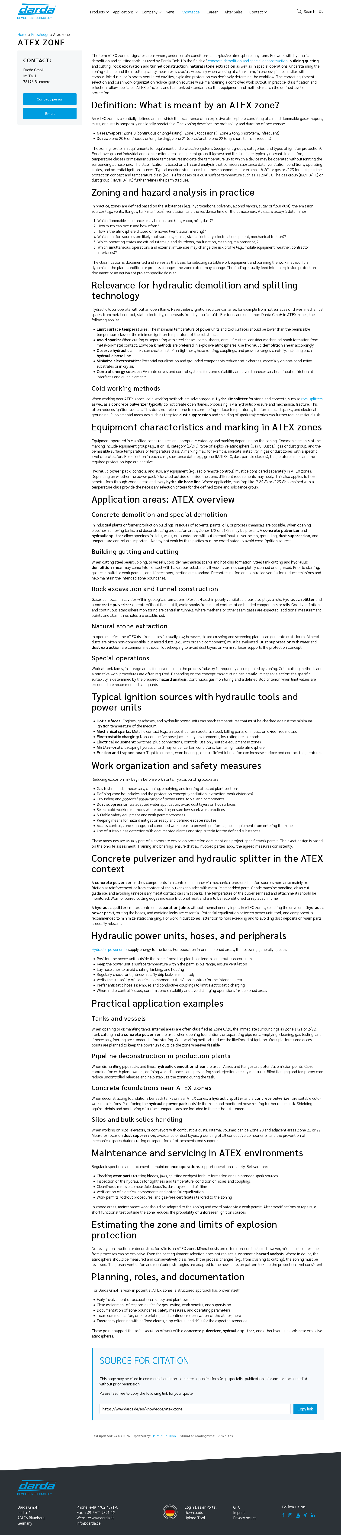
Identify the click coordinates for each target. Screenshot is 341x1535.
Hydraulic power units (109, 949)
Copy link (305, 1408)
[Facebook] (283, 1515)
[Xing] (305, 1515)
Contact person (50, 99)
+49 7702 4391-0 (103, 1507)
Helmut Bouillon (164, 1436)
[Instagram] (290, 1515)
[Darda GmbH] (37, 11)
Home (22, 34)
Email (50, 113)
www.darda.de (103, 1517)
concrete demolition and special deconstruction (248, 60)
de (321, 11)
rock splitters (312, 398)
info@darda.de (89, 1523)
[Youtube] (298, 1515)
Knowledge (40, 34)
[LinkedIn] (313, 1515)
